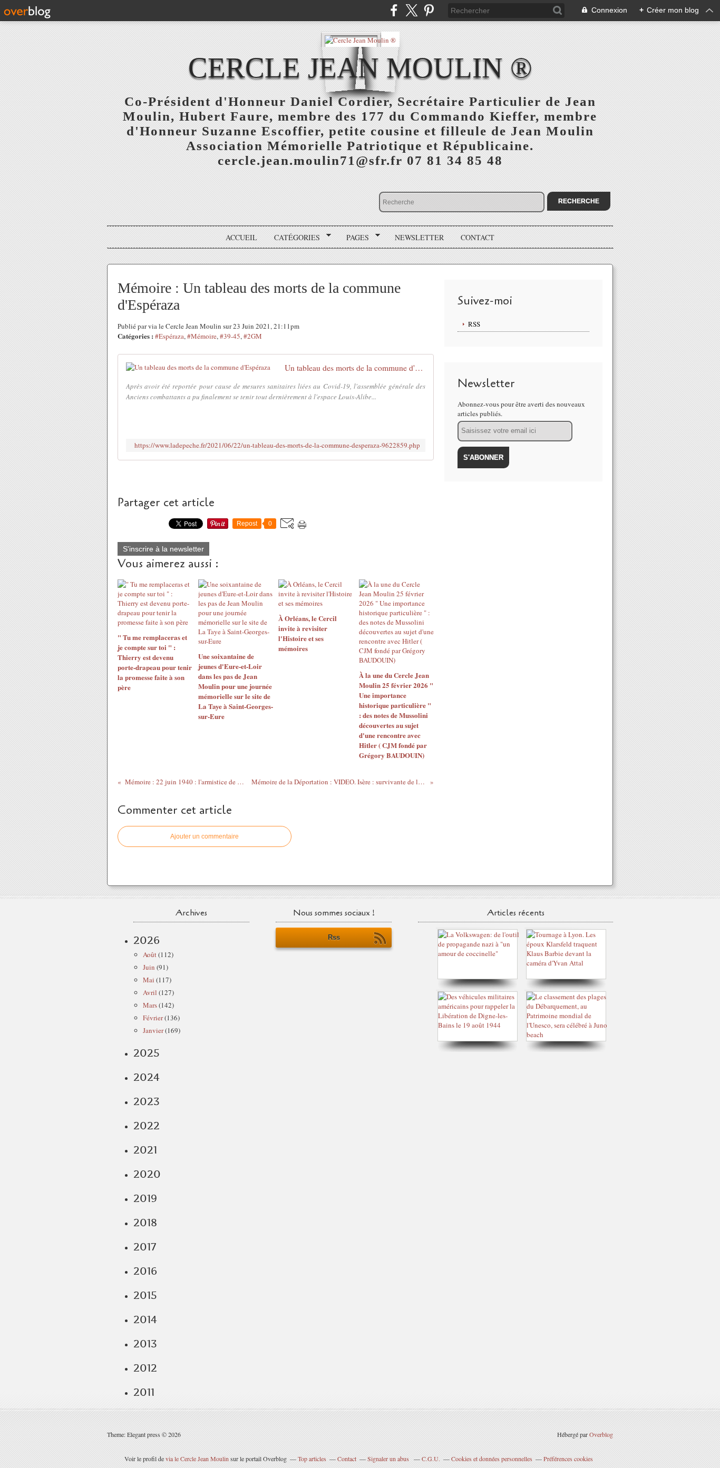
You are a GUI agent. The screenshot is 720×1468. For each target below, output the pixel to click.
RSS (474, 324)
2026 (146, 940)
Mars (150, 1005)
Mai (148, 979)
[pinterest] (428, 10)
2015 (145, 1295)
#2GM (253, 336)
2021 (145, 1150)
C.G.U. (431, 1458)
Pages (354, 237)
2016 (145, 1271)
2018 (145, 1222)
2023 (146, 1101)
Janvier (153, 1030)
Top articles (312, 1458)
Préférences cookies (568, 1458)
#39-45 (230, 336)
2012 (145, 1368)
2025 (146, 1053)
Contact (477, 237)
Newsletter (419, 237)
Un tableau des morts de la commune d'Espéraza (355, 367)
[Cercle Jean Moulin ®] (360, 39)
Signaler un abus (389, 1458)
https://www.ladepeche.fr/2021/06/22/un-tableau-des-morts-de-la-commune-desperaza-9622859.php (277, 445)
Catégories (293, 237)
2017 (144, 1246)
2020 (147, 1174)
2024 (146, 1077)
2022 (146, 1125)
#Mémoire (202, 336)
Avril (150, 992)
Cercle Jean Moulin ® (360, 68)
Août (150, 954)
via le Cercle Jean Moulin (197, 1458)
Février (153, 1017)
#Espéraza (169, 336)
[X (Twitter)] (411, 10)
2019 (145, 1198)
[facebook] (394, 10)
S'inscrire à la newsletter (163, 549)
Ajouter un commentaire (204, 836)
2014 (145, 1319)
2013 (145, 1343)
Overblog (601, 1434)
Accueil (241, 237)
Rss (334, 937)
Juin (149, 967)
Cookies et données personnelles (491, 1458)
